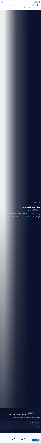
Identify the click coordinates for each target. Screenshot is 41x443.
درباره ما (33, 7)
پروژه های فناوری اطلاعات (16, 5)
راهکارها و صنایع (24, 5)
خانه (38, 202)
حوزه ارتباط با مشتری (33, 202)
